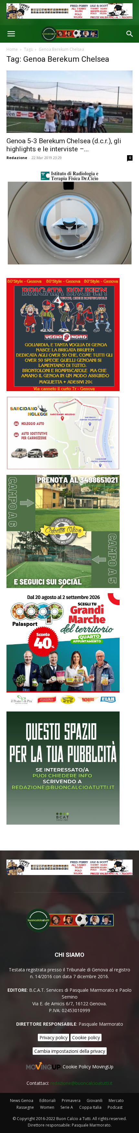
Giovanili (94, 1100)
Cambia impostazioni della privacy (69, 1051)
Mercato (116, 1100)
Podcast (115, 1107)
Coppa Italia (90, 1107)
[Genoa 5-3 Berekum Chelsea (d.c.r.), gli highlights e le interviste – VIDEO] (69, 101)
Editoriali (47, 1100)
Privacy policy (53, 1037)
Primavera (71, 1100)
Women (47, 1107)
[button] (11, 34)
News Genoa (21, 1100)
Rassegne (25, 1107)
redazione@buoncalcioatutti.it (81, 1083)
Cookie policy (86, 1037)
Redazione (16, 157)
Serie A (66, 1107)
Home (12, 49)
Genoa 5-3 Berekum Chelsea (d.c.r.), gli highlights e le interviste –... (63, 145)
